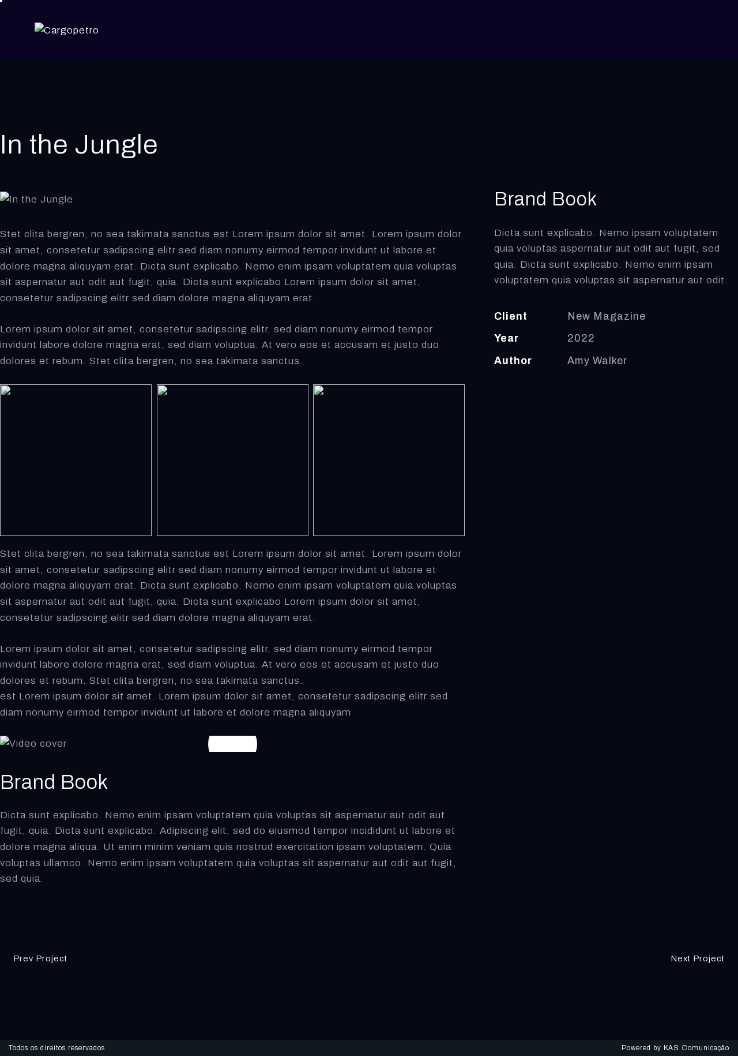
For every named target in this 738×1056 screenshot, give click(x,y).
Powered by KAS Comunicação (675, 1048)
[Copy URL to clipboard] (583, 396)
